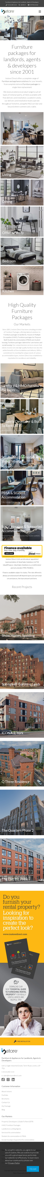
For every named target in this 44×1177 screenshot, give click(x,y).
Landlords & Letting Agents (11, 1129)
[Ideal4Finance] (22, 551)
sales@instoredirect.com (12, 1075)
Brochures (5, 1099)
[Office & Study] (22, 221)
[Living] (22, 162)
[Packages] (22, 128)
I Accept (32, 1169)
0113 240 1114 (12, 5)
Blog (3, 1110)
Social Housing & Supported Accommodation (18, 1140)
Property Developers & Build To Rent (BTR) (17, 1121)
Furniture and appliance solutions (15, 81)
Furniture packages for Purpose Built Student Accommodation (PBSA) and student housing (21, 339)
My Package (6, 1106)
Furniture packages (30, 84)
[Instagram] (8, 1079)
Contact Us (6, 1102)
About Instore (7, 1091)
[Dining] (22, 192)
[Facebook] (3, 1079)
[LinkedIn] (13, 1079)
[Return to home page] (8, 11)
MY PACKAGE (34, 5)
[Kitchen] (22, 280)
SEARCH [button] (23, 5)
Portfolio (5, 1095)
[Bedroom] (22, 251)
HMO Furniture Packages (11, 1125)
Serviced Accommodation (11, 1132)
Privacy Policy (14, 1163)
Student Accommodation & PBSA (14, 1136)
